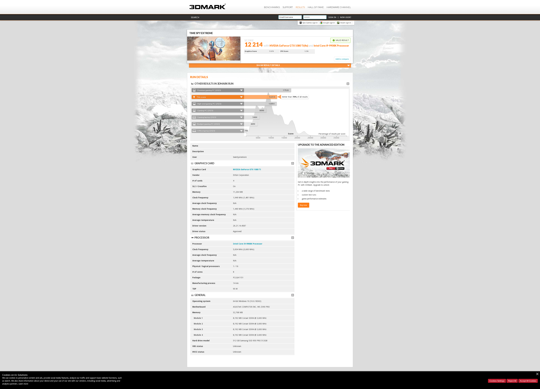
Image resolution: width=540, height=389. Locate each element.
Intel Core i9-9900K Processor (247, 244)
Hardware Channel (339, 7)
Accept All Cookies (528, 381)
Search (195, 17)
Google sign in (329, 23)
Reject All (512, 381)
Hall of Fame (316, 7)
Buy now (303, 205)
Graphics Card (204, 163)
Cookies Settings (497, 381)
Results (300, 7)
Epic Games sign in (310, 23)
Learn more (23, 384)
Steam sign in (345, 23)
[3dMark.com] (207, 6)
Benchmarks (272, 7)
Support (288, 7)
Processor (201, 237)
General (200, 295)
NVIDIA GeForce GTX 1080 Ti (247, 169)
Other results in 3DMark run (213, 83)
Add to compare (342, 59)
